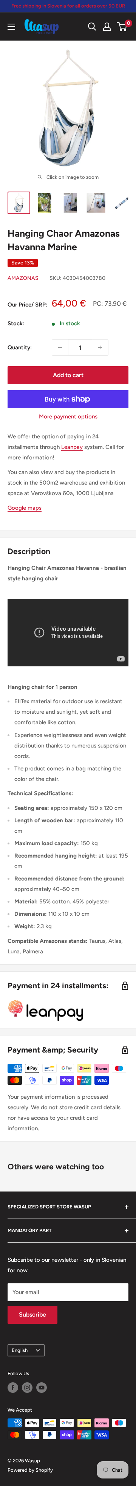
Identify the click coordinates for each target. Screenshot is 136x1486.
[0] (122, 26)
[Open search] (92, 27)
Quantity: (20, 347)
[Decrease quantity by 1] (60, 347)
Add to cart (68, 375)
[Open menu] (11, 27)
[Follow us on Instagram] (27, 1387)
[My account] (107, 27)
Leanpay (72, 447)
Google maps (25, 507)
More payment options (68, 416)
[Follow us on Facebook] (13, 1387)
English (20, 1350)
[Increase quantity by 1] (100, 347)
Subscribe (32, 1314)
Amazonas (23, 278)
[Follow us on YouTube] (41, 1387)
